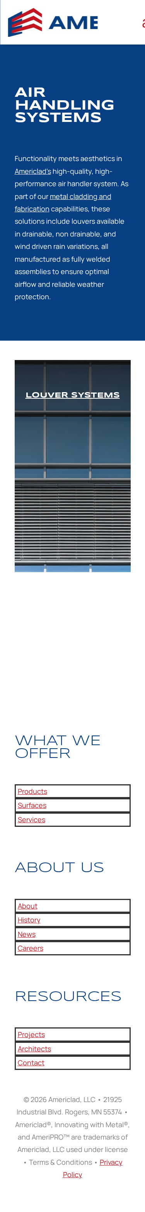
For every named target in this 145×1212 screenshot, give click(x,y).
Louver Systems (73, 395)
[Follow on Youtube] (52, 681)
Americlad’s (33, 171)
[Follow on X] (36, 681)
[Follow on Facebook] (21, 681)
